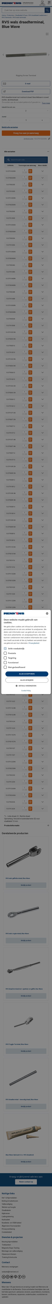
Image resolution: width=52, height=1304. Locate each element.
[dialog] (26, 652)
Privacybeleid (34, 643)
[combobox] (47, 613)
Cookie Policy (26, 691)
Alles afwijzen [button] (26, 680)
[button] (26, 685)
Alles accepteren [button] (27, 674)
